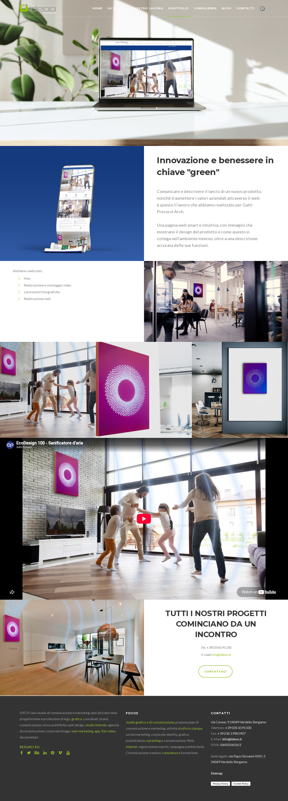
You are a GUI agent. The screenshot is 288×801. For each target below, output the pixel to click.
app (97, 731)
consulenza (170, 753)
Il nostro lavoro (146, 8)
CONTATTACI (215, 671)
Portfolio (178, 8)
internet (131, 747)
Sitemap (217, 773)
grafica (76, 719)
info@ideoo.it (221, 655)
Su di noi (116, 8)
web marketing (82, 731)
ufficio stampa (191, 728)
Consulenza (205, 8)
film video (108, 731)
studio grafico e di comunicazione (150, 722)
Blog (226, 8)
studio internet (95, 725)
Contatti (245, 8)
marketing (153, 740)
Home (97, 8)
